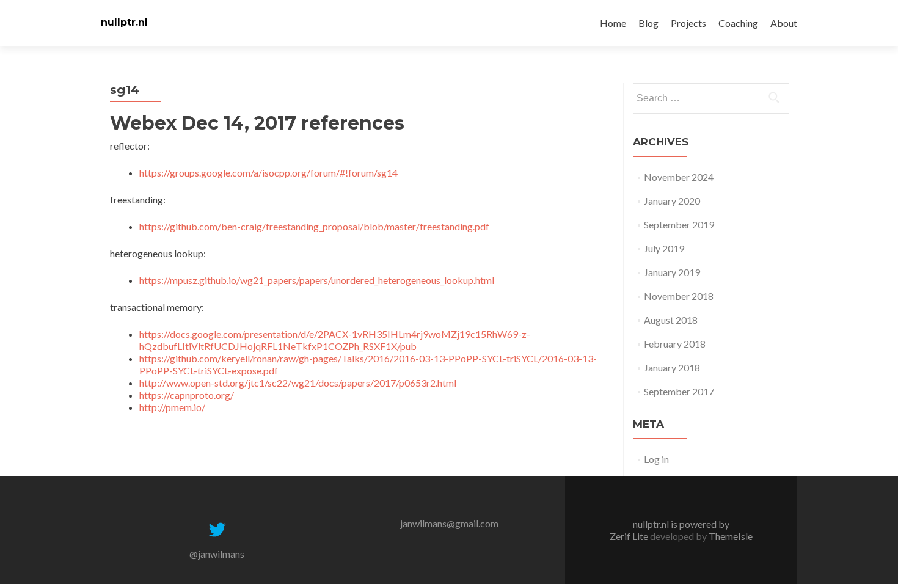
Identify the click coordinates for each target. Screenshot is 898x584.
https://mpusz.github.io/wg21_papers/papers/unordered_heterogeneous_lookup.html (316, 280)
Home (613, 23)
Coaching (738, 23)
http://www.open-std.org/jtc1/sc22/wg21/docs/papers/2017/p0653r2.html (297, 383)
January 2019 (672, 272)
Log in (656, 459)
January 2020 (672, 200)
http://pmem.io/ (172, 407)
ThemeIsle (731, 536)
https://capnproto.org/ (186, 395)
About (783, 23)
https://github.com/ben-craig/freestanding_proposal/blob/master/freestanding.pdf (314, 226)
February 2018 (675, 343)
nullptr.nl (124, 22)
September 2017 (679, 391)
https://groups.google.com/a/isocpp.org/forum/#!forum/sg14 (268, 172)
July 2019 (664, 248)
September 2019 (679, 224)
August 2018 (671, 320)
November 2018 (679, 296)
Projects (688, 23)
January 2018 (672, 367)
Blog (648, 23)
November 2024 (679, 177)
